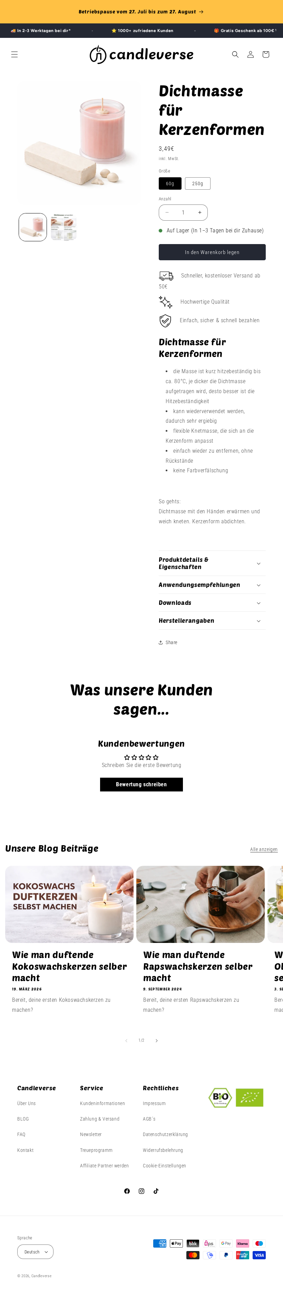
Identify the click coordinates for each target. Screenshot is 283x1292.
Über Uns (26, 1103)
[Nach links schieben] (126, 1040)
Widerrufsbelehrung (163, 1150)
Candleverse (41, 1276)
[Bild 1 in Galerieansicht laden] (33, 227)
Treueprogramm (96, 1150)
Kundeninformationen (102, 1103)
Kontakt (25, 1150)
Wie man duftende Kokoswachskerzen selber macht (69, 966)
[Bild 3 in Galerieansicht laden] (64, 227)
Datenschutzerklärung (165, 1134)
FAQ (21, 1134)
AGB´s (149, 1119)
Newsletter (91, 1134)
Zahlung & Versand (99, 1119)
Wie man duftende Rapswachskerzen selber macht (197, 966)
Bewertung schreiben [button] (141, 784)
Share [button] (171, 642)
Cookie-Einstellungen (164, 1165)
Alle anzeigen (264, 849)
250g (197, 183)
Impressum (154, 1103)
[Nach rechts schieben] (156, 1040)
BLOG (23, 1119)
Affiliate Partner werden (104, 1165)
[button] (14, 54)
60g (170, 183)
